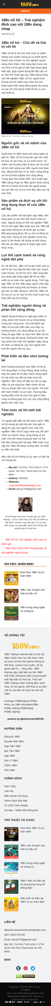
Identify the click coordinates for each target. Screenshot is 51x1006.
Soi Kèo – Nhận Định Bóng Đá (21, 810)
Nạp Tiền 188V (12, 746)
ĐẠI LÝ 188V (11, 760)
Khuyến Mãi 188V (14, 741)
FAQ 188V (9, 770)
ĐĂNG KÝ (25, 11)
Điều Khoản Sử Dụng (16, 795)
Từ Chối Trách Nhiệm (16, 805)
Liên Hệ (8, 791)
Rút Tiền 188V (12, 751)
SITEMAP (25, 990)
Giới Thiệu (10, 786)
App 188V (9, 755)
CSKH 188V (10, 765)
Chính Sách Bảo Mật (15, 800)
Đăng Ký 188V (12, 736)
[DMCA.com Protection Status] (25, 976)
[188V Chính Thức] (29, 4)
